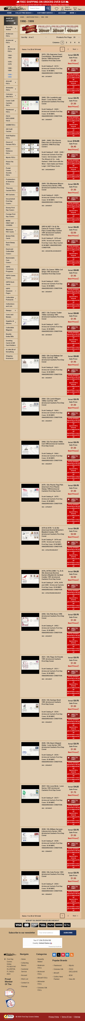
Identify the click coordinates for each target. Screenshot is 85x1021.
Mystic (71, 965)
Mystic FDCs (10, 157)
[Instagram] (67, 955)
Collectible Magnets (10, 329)
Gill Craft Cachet (9, 130)
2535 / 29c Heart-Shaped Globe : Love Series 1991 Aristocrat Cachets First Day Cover (53, 746)
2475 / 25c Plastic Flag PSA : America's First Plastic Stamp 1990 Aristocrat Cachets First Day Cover (53, 488)
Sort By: (24, 37)
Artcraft (56, 973)
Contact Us (25, 983)
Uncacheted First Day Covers (10, 201)
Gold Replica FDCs (10, 137)
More (72, 13)
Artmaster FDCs (9, 89)
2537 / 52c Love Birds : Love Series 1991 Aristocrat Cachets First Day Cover (53, 788)
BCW (70, 975)
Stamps (8, 310)
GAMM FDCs (10, 125)
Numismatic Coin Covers (10, 260)
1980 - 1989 (10, 69)
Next (75, 49)
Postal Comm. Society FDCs (9, 171)
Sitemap (24, 986)
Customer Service (45, 13)
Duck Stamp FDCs (10, 244)
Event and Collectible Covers (10, 251)
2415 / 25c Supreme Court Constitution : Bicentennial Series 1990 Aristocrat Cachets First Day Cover (52, 57)
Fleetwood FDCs (10, 111)
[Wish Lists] (57, 8)
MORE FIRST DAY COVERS (10, 223)
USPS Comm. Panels (11, 277)
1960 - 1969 (10, 56)
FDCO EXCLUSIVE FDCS (10, 118)
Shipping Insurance (9, 357)
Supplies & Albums (10, 322)
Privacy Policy (54, 1017)
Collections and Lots (10, 305)
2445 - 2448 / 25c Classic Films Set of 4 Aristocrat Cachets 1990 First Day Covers (51, 143)
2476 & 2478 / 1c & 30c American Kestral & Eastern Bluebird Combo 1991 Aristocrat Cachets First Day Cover (53, 532)
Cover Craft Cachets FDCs (10, 103)
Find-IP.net (58, 946)
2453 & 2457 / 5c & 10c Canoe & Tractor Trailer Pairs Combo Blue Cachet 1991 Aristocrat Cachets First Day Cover (52, 231)
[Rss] (72, 955)
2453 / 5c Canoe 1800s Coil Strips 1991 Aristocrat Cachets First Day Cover (52, 272)
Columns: (56, 42)
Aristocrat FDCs (9, 41)
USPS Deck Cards (10, 283)
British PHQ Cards (10, 237)
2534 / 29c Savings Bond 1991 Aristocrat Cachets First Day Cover (51, 702)
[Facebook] (54, 955)
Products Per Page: (64, 37)
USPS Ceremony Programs (10, 269)
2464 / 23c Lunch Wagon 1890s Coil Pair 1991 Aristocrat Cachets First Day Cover (53, 402)
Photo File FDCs (9, 163)
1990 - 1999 (10, 76)
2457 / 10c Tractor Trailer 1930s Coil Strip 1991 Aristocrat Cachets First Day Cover (53, 316)
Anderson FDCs (9, 35)
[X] (59, 955)
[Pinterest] (63, 955)
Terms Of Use (67, 1017)
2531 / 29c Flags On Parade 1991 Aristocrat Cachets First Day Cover (52, 659)
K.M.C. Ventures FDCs (9, 151)
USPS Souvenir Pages (9, 291)
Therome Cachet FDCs (11, 189)
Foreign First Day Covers (10, 215)
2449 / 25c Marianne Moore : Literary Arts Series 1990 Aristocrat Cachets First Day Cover (53, 187)
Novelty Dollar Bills (10, 335)
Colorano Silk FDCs (9, 95)
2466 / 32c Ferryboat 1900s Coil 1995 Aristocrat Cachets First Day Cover (53, 444)
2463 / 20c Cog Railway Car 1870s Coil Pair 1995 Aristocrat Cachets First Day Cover (53, 359)
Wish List (24, 979)
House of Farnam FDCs (11, 143)
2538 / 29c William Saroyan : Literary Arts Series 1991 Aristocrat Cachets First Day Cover (53, 832)
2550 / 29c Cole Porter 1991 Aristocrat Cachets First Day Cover (53, 874)
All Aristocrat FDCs (11, 49)
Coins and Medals (9, 316)
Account (62, 13)
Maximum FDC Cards (10, 231)
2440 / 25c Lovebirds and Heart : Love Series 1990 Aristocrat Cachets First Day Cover (53, 101)
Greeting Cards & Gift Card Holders (11, 343)
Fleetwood (57, 965)
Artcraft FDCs (9, 82)
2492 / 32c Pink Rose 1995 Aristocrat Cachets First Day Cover (53, 616)
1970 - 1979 (10, 63)
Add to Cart (74, 69)
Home (9, 13)
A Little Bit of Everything (11, 351)
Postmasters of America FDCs (10, 181)
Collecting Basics (23, 13)
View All (72, 979)
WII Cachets (10, 195)
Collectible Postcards (10, 299)
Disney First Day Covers (10, 209)
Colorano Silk (58, 969)
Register (68, 9)
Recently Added (9, 28)
